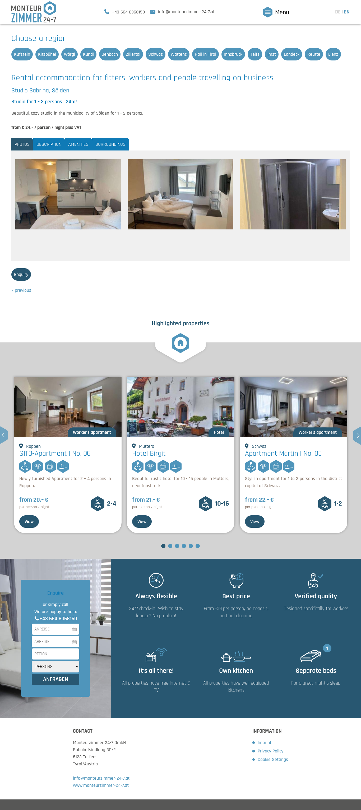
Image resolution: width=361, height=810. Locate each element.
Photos (22, 144)
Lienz (333, 54)
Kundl (88, 54)
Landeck (291, 54)
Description (48, 144)
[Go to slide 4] (184, 546)
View (29, 522)
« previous (21, 290)
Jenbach (110, 54)
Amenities (78, 144)
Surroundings (110, 144)
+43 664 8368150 (58, 618)
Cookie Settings (273, 759)
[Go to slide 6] (198, 546)
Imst (271, 54)
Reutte (313, 54)
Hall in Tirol (205, 54)
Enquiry (21, 274)
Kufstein (22, 54)
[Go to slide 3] (177, 546)
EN (347, 11)
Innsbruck (233, 54)
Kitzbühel (47, 54)
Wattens (179, 54)
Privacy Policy (270, 751)
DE (338, 11)
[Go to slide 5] (191, 546)
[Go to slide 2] (170, 546)
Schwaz (155, 54)
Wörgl (69, 54)
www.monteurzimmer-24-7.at (101, 785)
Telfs (255, 54)
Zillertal (133, 54)
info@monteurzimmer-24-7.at (101, 778)
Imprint (264, 743)
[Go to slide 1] (163, 546)
